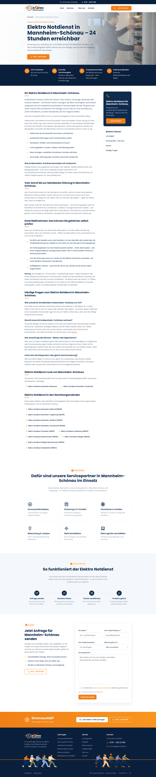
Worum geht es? (111, 642)
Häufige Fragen (112, 150)
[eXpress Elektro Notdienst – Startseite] (34, 8)
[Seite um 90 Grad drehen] (130, 773)
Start (62, 8)
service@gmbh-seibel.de (118, 746)
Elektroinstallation (72, 533)
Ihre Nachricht (84, 652)
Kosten (74, 332)
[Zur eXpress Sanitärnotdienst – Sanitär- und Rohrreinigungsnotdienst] (112, 760)
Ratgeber (85, 742)
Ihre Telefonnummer (86, 642)
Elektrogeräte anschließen (113, 533)
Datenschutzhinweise (100, 688)
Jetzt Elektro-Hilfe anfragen (93, 720)
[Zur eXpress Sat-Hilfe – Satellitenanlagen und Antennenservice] (39, 760)
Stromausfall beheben (38, 509)
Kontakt (91, 8)
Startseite (30, 17)
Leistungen (110, 136)
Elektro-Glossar (87, 745)
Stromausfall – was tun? (115, 141)
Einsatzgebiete (87, 739)
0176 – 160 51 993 (90, 2)
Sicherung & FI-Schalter (75, 509)
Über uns (81, 8)
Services (70, 8)
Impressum (28, 773)
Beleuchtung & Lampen (39, 533)
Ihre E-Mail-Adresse (112, 630)
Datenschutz (37, 773)
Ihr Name (82, 630)
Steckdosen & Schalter (111, 509)
